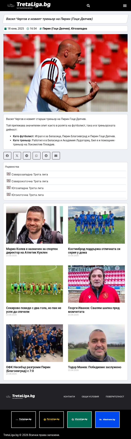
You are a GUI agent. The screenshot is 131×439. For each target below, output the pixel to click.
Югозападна (79, 28)
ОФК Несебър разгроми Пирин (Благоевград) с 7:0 (28, 369)
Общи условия (90, 396)
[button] (88, 5)
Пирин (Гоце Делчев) (56, 28)
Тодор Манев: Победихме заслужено (94, 367)
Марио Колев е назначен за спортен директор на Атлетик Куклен (32, 250)
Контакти (69, 396)
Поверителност (115, 396)
